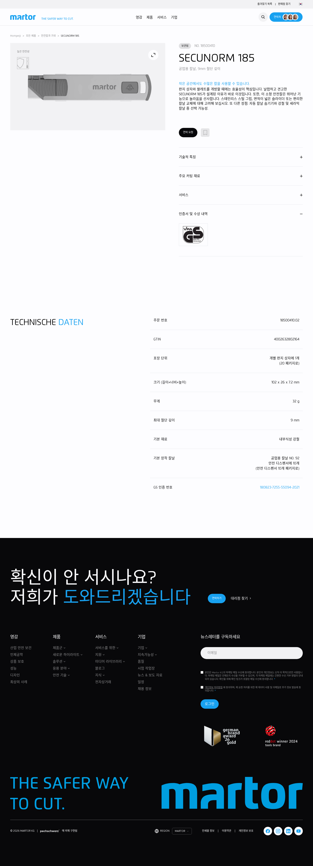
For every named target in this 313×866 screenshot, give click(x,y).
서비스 (162, 17)
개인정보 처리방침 (214, 687)
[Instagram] (278, 831)
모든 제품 (31, 36)
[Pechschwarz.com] (49, 831)
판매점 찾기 (284, 4)
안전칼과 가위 (48, 36)
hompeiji (15, 36)
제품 (149, 17)
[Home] (41, 17)
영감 (139, 17)
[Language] (300, 4)
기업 (174, 17)
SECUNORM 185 (70, 36)
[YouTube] (298, 831)
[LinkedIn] (288, 831)
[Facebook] (268, 831)
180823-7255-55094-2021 (279, 487)
